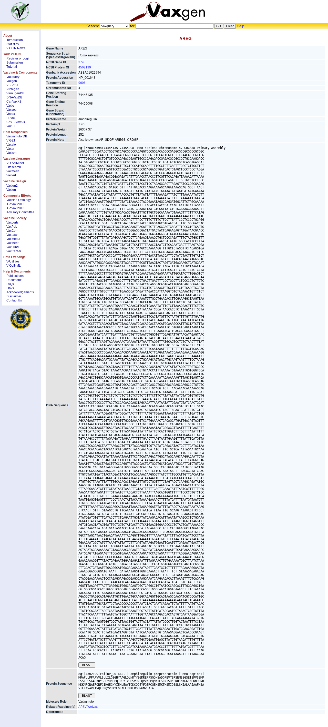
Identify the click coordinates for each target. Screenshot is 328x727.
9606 (82, 83)
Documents (14, 280)
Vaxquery (12, 77)
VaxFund (12, 247)
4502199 (84, 67)
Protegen (12, 89)
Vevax (10, 114)
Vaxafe (11, 144)
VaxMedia (13, 239)
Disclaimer (13, 296)
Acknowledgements (20, 292)
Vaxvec (11, 110)
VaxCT (11, 126)
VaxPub (11, 226)
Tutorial (11, 66)
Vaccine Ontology (18, 200)
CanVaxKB (14, 101)
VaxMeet (12, 243)
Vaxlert (11, 175)
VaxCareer (13, 251)
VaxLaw (11, 235)
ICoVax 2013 (15, 208)
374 (81, 62)
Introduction (14, 40)
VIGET (10, 140)
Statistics (12, 44)
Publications (15, 276)
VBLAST (12, 85)
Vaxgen (11, 81)
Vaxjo (10, 105)
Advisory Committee (20, 212)
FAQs (10, 284)
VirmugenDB (15, 93)
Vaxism (11, 153)
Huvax (10, 118)
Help (240, 26)
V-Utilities (12, 261)
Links (10, 288)
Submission (14, 62)
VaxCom (12, 231)
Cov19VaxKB (15, 122)
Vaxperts (12, 222)
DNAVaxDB (14, 97)
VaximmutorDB (16, 136)
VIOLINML (13, 265)
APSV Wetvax (88, 707)
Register (12, 58)
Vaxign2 (12, 185)
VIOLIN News (15, 48)
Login (26, 58)
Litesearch (13, 167)
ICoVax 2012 (15, 204)
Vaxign (11, 189)
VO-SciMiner (15, 163)
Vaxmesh (12, 171)
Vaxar (10, 148)
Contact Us (14, 300)
